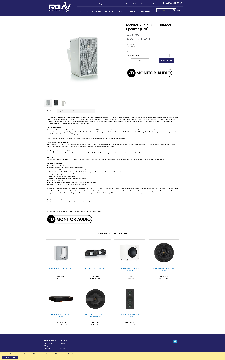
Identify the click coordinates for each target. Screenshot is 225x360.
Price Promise (47, 348)
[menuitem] (84, 11)
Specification (63, 111)
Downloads (89, 111)
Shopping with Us (130, 4)
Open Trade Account (114, 4)
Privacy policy (64, 346)
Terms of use (63, 343)
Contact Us (144, 4)
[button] (47, 60)
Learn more (77, 353)
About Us (156, 4)
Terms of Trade (48, 343)
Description (50, 111)
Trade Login (99, 4)
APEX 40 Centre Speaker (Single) (95, 268)
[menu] (116, 11)
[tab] (50, 111)
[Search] (174, 10)
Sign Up (62, 348)
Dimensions (76, 111)
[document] (112, 356)
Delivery (46, 346)
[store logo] (60, 11)
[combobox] (166, 10)
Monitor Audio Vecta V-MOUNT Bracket (61, 268)
